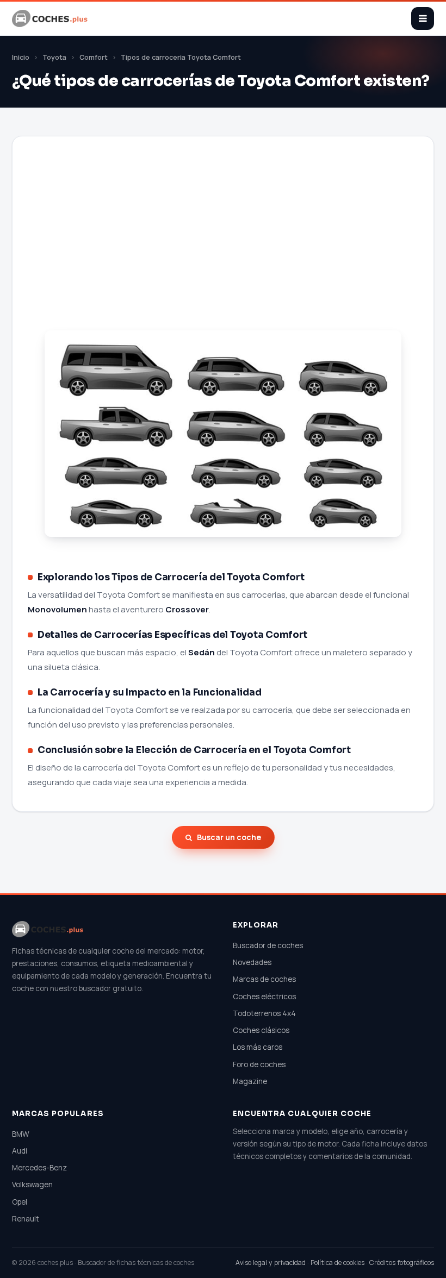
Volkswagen (32, 1184)
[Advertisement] (223, 247)
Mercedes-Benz (39, 1168)
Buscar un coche (229, 837)
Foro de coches (259, 1064)
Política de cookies (337, 1262)
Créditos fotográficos (401, 1262)
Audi (19, 1151)
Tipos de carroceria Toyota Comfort (181, 57)
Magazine (250, 1081)
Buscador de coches (268, 945)
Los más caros (257, 1047)
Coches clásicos (261, 1030)
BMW (20, 1134)
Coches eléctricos (264, 996)
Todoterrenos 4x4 (264, 1013)
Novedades (252, 962)
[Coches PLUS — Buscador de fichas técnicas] (50, 18)
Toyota (54, 57)
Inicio (20, 57)
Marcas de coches (264, 979)
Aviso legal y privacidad (271, 1262)
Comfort (93, 57)
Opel (19, 1202)
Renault (25, 1219)
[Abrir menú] (422, 18)
